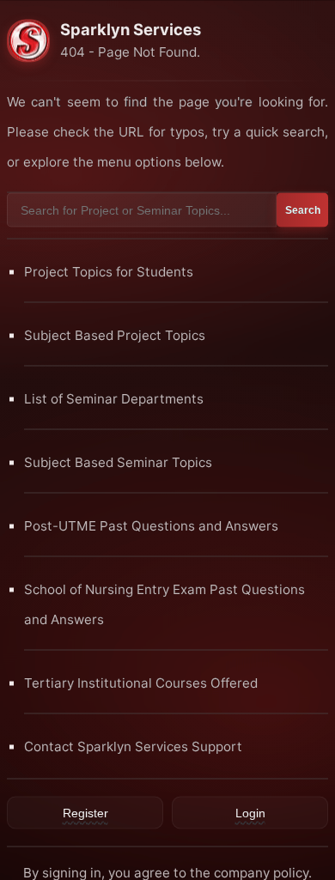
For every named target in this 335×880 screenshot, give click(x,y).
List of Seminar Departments (114, 398)
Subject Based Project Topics (114, 334)
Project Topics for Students (108, 271)
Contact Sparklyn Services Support (133, 745)
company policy (261, 872)
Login (250, 812)
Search (302, 209)
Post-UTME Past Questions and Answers (151, 525)
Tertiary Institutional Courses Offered (141, 682)
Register (85, 812)
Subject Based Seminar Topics (118, 461)
